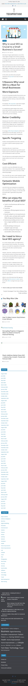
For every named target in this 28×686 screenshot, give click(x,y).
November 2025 (4, 394)
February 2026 (4, 387)
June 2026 (3, 378)
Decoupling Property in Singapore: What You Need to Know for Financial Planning (13, 332)
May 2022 (3, 488)
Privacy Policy (4, 665)
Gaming (3, 536)
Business (4, 40)
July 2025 (3, 402)
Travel (2, 577)
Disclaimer (3, 662)
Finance (3, 532)
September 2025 (5, 398)
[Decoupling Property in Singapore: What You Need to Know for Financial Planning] (7, 327)
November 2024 (4, 420)
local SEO (11, 76)
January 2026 (4, 389)
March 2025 (3, 411)
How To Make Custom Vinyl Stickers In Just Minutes (13, 318)
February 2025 (4, 414)
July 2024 (3, 429)
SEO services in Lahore (14, 279)
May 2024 (3, 434)
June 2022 (3, 485)
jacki (12, 52)
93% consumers (12, 103)
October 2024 (4, 423)
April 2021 (3, 508)
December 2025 (4, 391)
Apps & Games (4, 516)
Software (3, 570)
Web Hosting (4, 581)
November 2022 (4, 474)
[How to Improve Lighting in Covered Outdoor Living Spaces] (3, 599)
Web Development (5, 579)
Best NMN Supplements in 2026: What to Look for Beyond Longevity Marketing (15, 4)
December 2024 (4, 418)
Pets (2, 557)
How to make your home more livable (12, 287)
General (3, 539)
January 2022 (4, 497)
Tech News (3, 572)
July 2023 (3, 456)
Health (2, 543)
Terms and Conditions (6, 668)
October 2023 (4, 449)
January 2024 (4, 443)
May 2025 (3, 407)
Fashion (3, 530)
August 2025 (4, 400)
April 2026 (3, 382)
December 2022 (4, 472)
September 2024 (5, 425)
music (2, 554)
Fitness (2, 534)
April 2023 (3, 463)
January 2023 (4, 470)
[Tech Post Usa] (2, 19)
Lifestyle (3, 552)
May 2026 (3, 380)
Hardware (3, 541)
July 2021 (3, 501)
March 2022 (3, 492)
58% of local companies (13, 131)
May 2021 (3, 505)
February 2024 (4, 441)
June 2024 (3, 432)
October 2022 (4, 476)
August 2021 (4, 499)
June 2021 (3, 503)
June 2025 (3, 405)
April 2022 (3, 490)
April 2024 (3, 436)
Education (3, 525)
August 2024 (4, 427)
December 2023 (4, 445)
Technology (3, 574)
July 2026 (3, 376)
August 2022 (4, 481)
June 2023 (3, 458)
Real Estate (3, 561)
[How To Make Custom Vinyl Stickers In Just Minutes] (14, 302)
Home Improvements (6, 548)
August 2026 (4, 373)
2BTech (9, 280)
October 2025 (4, 396)
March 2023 (3, 465)
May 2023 (3, 461)
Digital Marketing (5, 523)
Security (3, 563)
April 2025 (3, 409)
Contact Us (3, 659)
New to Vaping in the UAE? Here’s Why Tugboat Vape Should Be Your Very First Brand (16, 605)
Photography (4, 559)
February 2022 (4, 494)
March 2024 (3, 438)
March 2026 (3, 385)
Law (2, 550)
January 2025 (4, 416)
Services (3, 566)
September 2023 (5, 452)
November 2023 (4, 447)
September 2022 (5, 479)
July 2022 (3, 483)
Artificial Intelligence (5, 518)
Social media (4, 568)
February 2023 (4, 467)
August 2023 (4, 454)
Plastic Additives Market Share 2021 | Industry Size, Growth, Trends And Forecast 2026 (13, 357)
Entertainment (4, 527)
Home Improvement (5, 545)
